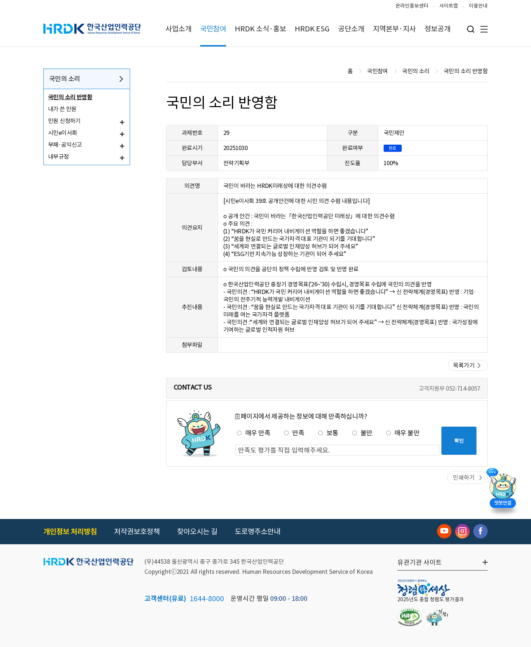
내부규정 (58, 156)
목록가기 (464, 365)
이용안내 (478, 6)
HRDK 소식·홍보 (260, 29)
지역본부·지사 (394, 29)
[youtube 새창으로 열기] (444, 531)
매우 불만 (406, 433)
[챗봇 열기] (502, 489)
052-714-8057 (463, 388)
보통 (332, 433)
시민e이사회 (62, 132)
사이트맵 (448, 6)
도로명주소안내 (257, 531)
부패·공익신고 (65, 144)
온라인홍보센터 (412, 6)
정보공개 (437, 29)
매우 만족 (257, 433)
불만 (366, 433)
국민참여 (213, 29)
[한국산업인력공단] (88, 562)
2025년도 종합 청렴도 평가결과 (430, 599)
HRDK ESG (312, 29)
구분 (352, 132)
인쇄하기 (464, 477)
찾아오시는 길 (197, 531)
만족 (298, 433)
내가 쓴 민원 (62, 109)
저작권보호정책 (137, 531)
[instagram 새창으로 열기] (462, 531)
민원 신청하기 (64, 120)
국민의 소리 (64, 79)
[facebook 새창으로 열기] (480, 531)
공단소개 (351, 29)
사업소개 (178, 29)
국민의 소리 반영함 (70, 97)
